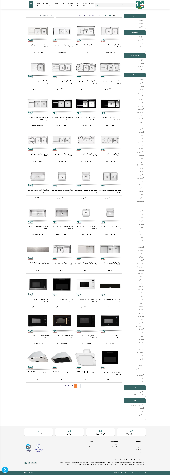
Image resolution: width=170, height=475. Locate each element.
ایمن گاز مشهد (139, 80)
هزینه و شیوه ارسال (46, 5)
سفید (141, 408)
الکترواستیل (139, 149)
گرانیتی (141, 27)
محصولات (91, 4)
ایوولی (141, 195)
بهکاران (141, 349)
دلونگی (141, 155)
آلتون (141, 175)
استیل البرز (140, 152)
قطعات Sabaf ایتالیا (137, 395)
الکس (141, 214)
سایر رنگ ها (139, 418)
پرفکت (141, 293)
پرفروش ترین (82, 15)
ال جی (141, 172)
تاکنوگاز (141, 136)
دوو (142, 319)
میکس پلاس (139, 267)
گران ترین (91, 15)
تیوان (141, 303)
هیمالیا (141, 306)
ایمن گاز (140, 329)
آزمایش (140, 83)
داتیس (141, 122)
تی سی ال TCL (138, 241)
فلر (142, 227)
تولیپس (140, 93)
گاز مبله (141, 37)
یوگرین (141, 313)
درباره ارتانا (77, 5)
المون (141, 382)
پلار (142, 254)
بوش (141, 182)
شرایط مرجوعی (38, 5)
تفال (141, 145)
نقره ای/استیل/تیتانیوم (136, 405)
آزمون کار (140, 372)
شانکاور (141, 296)
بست (141, 244)
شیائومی (140, 247)
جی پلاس (140, 208)
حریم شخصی (114, 444)
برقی (141, 70)
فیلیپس (140, 142)
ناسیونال (140, 310)
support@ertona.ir (29, 473)
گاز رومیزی (140, 40)
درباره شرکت (91, 447)
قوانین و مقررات (70, 5)
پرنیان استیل (139, 178)
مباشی (141, 231)
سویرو (141, 99)
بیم (142, 237)
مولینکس (140, 234)
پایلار (141, 333)
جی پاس (140, 126)
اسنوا (141, 129)
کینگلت (141, 379)
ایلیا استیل (140, 165)
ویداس (141, 257)
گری (142, 159)
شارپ (141, 198)
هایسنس (140, 185)
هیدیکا (141, 339)
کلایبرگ (141, 191)
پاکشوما (140, 273)
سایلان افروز (139, 352)
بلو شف (140, 109)
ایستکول (140, 251)
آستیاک (140, 119)
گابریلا (141, 346)
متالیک (141, 412)
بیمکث (141, 270)
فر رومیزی (140, 50)
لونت (141, 300)
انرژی (141, 356)
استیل (141, 20)
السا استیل (140, 264)
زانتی (141, 359)
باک (142, 86)
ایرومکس (140, 287)
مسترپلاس (140, 204)
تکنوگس (140, 132)
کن (142, 162)
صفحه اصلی (138, 444)
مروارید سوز (139, 326)
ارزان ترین (99, 15)
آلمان (141, 392)
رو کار (141, 47)
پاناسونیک (140, 201)
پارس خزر (140, 106)
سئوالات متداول (56, 5)
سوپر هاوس (139, 369)
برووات (141, 224)
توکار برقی (140, 66)
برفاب (141, 283)
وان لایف (140, 336)
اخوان (141, 139)
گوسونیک (140, 221)
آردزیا (141, 96)
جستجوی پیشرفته (85, 5)
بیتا (142, 116)
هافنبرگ (140, 316)
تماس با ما (62, 5)
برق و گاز (140, 63)
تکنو (141, 90)
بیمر (142, 218)
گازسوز (141, 60)
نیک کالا (140, 290)
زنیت (141, 362)
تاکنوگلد (140, 188)
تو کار (141, 43)
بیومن (141, 365)
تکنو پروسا (140, 113)
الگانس (141, 342)
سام (142, 260)
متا (142, 103)
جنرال (141, 168)
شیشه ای (140, 24)
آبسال (141, 280)
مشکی (141, 415)
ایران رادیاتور (139, 211)
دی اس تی (140, 375)
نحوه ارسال (115, 450)
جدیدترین (108, 15)
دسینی (141, 323)
